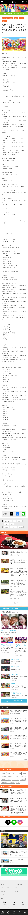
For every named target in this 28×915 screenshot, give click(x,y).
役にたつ (20, 521)
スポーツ (3, 891)
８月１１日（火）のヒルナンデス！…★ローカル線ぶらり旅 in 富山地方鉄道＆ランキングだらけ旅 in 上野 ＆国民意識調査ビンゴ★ (18, 745)
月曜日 (3, 773)
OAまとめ (4, 18)
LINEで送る (23, 514)
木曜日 (19, 773)
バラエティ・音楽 (5, 887)
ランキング (11, 782)
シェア (17, 514)
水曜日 (14, 773)
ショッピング (15, 779)
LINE (14, 822)
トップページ (5, 904)
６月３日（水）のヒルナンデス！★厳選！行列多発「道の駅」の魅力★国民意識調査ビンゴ (18, 712)
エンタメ (4, 776)
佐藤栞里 (21, 527)
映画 (16, 887)
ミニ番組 (3, 894)
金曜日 (24, 773)
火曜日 (10, 18)
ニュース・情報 (18, 884)
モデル (6, 524)
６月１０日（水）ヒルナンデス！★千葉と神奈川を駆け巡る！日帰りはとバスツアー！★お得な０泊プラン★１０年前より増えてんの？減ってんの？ (18, 729)
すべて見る (13, 603)
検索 (14, 904)
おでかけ (5, 21)
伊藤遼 (6, 527)
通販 (2, 898)
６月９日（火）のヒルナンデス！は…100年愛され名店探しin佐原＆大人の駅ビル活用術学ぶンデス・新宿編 (18, 754)
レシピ (17, 782)
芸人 (14, 521)
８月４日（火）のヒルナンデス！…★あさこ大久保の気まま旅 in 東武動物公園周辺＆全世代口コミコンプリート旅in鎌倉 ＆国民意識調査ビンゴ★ (18, 737)
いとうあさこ (13, 527)
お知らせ (10, 776)
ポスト (11, 514)
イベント (17, 894)
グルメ (15, 18)
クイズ (3, 779)
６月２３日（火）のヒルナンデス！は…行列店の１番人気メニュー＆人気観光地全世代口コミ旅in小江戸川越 (18, 720)
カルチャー (23, 776)
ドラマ (2, 884)
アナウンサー (8, 521)
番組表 (23, 904)
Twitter (8, 822)
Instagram (20, 822)
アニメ (16, 891)
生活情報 (22, 18)
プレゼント (4, 782)
